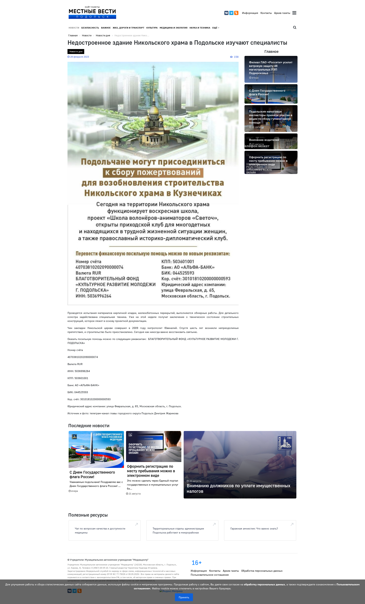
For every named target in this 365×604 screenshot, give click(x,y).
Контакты (266, 12)
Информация (250, 12)
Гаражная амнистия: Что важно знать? (254, 528)
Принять (184, 597)
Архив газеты (282, 12)
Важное (106, 27)
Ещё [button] (215, 27)
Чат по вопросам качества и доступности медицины (100, 530)
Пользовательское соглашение (210, 574)
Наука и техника (200, 27)
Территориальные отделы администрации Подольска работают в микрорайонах (178, 530)
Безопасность (90, 27)
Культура (152, 27)
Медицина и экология (173, 27)
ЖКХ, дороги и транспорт (128, 27)
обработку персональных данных (264, 584)
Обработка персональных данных (261, 570)
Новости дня (75, 51)
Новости (74, 27)
